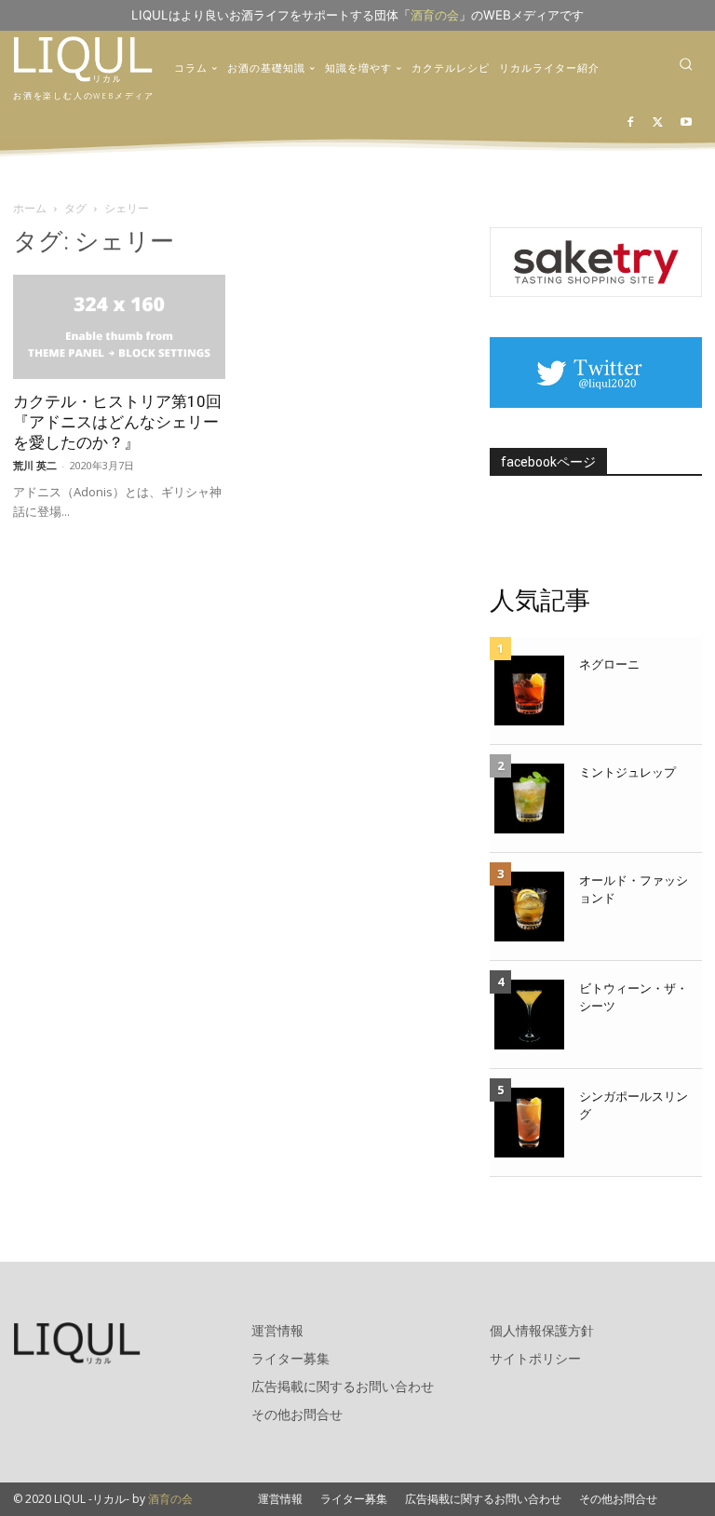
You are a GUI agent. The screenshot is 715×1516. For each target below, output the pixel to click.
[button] (686, 64)
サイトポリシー (535, 1358)
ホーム (30, 208)
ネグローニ (609, 664)
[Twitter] (657, 123)
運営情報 (277, 1330)
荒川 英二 (35, 465)
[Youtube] (685, 123)
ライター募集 (290, 1358)
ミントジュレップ (627, 772)
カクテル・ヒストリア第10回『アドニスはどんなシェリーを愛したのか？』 (117, 422)
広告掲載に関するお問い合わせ (342, 1386)
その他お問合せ (297, 1414)
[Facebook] (630, 123)
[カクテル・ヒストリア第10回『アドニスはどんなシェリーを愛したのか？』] (119, 327)
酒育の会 (435, 14)
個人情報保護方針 (542, 1330)
